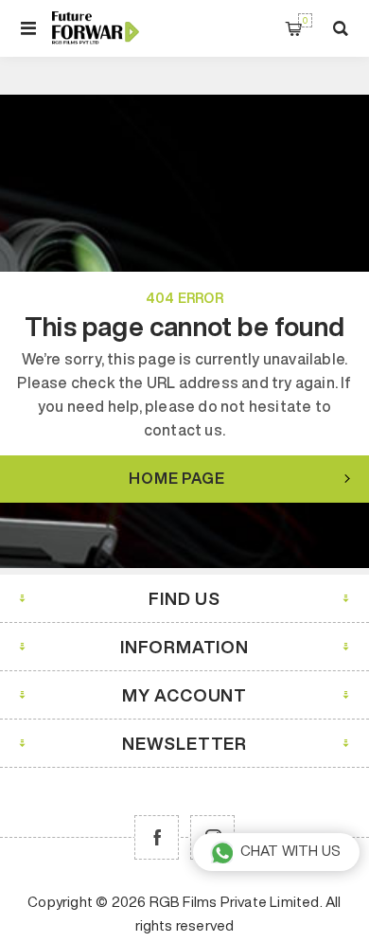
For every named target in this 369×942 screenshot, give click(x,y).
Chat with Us (290, 851)
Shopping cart (305, 20)
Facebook (156, 837)
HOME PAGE (176, 478)
